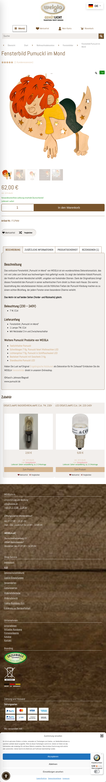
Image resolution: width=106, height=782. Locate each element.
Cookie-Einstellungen (14, 577)
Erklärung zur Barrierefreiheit (17, 608)
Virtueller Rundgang (13, 629)
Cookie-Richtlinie (41, 778)
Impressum (66, 778)
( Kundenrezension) (23, 62)
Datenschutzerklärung (54, 778)
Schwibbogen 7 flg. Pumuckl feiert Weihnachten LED (34, 349)
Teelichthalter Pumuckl (20, 345)
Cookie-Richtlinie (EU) (14, 603)
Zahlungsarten (10, 587)
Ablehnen (53, 764)
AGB (6, 567)
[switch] (97, 771)
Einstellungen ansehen (53, 772)
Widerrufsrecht (11, 598)
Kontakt (7, 640)
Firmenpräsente (11, 633)
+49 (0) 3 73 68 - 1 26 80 (15, 507)
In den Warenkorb (69, 207)
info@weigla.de (11, 503)
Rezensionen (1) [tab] (90, 249)
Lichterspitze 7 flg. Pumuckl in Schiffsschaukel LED (34, 353)
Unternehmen (10, 625)
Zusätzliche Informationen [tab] (39, 249)
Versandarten (10, 582)
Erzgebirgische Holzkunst (41, 366)
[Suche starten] (101, 36)
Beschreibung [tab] (13, 249)
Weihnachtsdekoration (45, 45)
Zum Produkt (28, 469)
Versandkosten (30, 462)
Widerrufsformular (12, 593)
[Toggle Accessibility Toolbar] (6, 776)
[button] (101, 735)
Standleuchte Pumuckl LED (22, 360)
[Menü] (101, 754)
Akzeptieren (53, 756)
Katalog (7, 636)
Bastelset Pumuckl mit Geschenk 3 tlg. (28, 356)
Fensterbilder (68, 45)
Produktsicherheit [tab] (68, 249)
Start (26, 45)
